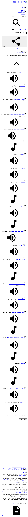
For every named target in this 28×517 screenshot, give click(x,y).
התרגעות (23, 182)
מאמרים (23, 14)
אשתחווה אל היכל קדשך (19, 129)
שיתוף (4, 46)
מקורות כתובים (21, 29)
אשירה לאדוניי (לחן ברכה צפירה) (17, 114)
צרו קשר (17, 469)
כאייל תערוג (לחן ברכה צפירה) (18, 231)
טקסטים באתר (21, 48)
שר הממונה (22, 402)
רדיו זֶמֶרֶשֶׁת (22, 11)
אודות (20, 469)
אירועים (23, 10)
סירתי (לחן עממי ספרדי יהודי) (18, 312)
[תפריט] (26, 4)
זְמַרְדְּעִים (3, 468)
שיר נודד (23, 363)
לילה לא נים (22, 245)
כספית (14, 503)
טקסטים (4, 515)
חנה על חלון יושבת (21, 206)
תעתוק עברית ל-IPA (9, 468)
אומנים (23, 8)
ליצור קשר (15, 482)
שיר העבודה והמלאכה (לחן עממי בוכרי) (16, 337)
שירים (23, 7)
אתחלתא (19, 52)
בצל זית (23, 154)
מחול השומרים (21, 299)
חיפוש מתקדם (21, 12)
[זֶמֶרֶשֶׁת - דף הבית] (25, 472)
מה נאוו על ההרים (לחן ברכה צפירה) (17, 284)
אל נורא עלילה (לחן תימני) (19, 99)
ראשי (26, 29)
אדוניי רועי (22, 72)
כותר (22, 52)
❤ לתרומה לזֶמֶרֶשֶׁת (23, 419)
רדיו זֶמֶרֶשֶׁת (23, 468)
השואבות (23, 168)
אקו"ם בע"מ (22, 475)
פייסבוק (13, 469)
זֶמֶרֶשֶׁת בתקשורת (7, 469)
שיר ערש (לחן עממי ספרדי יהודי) (17, 388)
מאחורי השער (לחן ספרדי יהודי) (18, 259)
